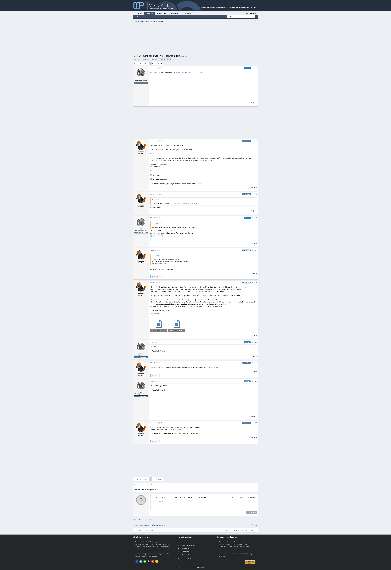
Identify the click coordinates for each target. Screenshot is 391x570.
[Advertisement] (195, 39)
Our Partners (186, 558)
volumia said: (156, 223)
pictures (160, 59)
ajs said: (154, 199)
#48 (256, 363)
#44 (256, 218)
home (203, 7)
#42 (256, 141)
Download (185, 552)
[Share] (252, 68)
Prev (136, 63)
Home (140, 13)
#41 (256, 68)
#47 (256, 342)
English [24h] (149, 530)
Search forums (149, 17)
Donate (189, 13)
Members (176, 13)
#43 (256, 194)
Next (159, 63)
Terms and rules (238, 530)
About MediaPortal (188, 545)
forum (253, 7)
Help (246, 530)
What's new (162, 13)
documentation (242, 7)
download (230, 7)
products (211, 7)
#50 (256, 423)
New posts (140, 17)
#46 (256, 282)
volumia (137, 59)
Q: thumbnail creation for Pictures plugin (188, 72)
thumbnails (167, 59)
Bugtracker (186, 548)
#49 (256, 381)
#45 (256, 250)
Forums (150, 13)
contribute (220, 7)
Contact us (229, 530)
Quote (255, 103)
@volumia (153, 72)
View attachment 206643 (159, 263)
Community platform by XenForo (195, 567)
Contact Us (185, 555)
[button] (167, 13)
